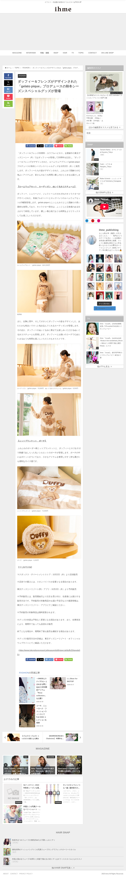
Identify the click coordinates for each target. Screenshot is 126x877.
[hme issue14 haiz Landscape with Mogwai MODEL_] (91, 295)
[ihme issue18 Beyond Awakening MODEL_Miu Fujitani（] (100, 258)
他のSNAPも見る (103, 192)
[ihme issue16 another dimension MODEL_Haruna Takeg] (91, 277)
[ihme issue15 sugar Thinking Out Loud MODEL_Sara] (118, 286)
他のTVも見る (103, 366)
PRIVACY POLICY (26, 874)
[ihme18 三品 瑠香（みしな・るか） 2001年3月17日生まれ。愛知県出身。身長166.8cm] (91, 258)
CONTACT (92, 53)
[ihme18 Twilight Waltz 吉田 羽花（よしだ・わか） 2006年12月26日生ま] (118, 258)
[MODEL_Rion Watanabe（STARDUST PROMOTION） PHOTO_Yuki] (109, 268)
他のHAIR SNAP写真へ (62, 868)
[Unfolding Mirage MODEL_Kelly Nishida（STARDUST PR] (109, 258)
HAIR (65, 53)
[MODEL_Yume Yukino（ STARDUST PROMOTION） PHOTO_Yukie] (118, 268)
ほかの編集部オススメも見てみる (103, 127)
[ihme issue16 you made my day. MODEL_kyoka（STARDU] (109, 277)
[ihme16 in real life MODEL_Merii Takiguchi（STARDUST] (100, 277)
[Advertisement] (63, 31)
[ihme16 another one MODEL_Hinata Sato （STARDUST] (118, 277)
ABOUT (6, 874)
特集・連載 (44, 53)
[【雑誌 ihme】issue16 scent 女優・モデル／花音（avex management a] (100, 286)
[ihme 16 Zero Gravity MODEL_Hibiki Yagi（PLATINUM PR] (91, 286)
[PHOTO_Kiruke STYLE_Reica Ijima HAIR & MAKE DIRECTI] (91, 268)
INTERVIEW (31, 53)
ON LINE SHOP (107, 53)
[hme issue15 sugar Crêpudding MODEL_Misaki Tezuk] (109, 295)
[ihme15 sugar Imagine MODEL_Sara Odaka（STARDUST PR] (109, 286)
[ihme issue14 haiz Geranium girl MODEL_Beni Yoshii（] (118, 295)
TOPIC (81, 53)
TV (73, 53)
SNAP (56, 53)
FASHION (22, 76)
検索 (89, 133)
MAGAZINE (17, 53)
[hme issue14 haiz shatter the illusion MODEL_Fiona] (100, 295)
